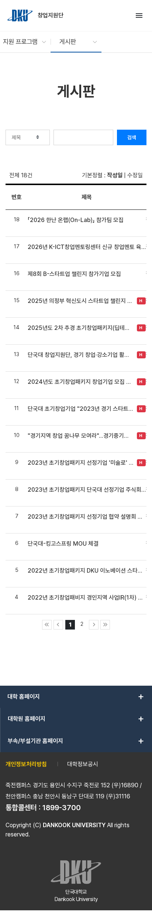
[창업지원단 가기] (20, 15)
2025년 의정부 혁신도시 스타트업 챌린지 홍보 (80, 300)
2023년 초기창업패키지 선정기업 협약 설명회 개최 (87, 516)
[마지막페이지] (105, 625)
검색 (131, 137)
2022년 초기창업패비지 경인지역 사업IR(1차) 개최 (87, 597)
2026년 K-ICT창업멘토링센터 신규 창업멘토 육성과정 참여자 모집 (87, 246)
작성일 (114, 175)
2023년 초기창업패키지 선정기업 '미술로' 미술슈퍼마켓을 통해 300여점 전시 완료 (80, 462)
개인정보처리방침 (26, 764)
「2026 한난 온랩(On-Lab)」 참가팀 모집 (76, 220)
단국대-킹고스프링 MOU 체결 (63, 543)
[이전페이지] (58, 625)
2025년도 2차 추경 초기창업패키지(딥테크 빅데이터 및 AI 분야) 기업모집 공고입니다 (80, 327)
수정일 (135, 175)
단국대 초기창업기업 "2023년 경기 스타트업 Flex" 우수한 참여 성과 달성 (80, 408)
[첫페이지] (47, 625)
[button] (21, 41)
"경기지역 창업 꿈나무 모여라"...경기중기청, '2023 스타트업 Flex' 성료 (80, 435)
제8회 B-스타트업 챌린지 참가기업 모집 (74, 273)
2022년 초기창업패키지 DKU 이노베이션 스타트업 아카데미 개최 (87, 570)
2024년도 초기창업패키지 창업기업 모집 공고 (80, 381)
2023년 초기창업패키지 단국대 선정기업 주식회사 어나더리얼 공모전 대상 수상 (87, 489)
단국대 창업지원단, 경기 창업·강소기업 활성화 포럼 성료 (80, 354)
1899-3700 (61, 807)
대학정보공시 (82, 764)
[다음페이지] (94, 625)
